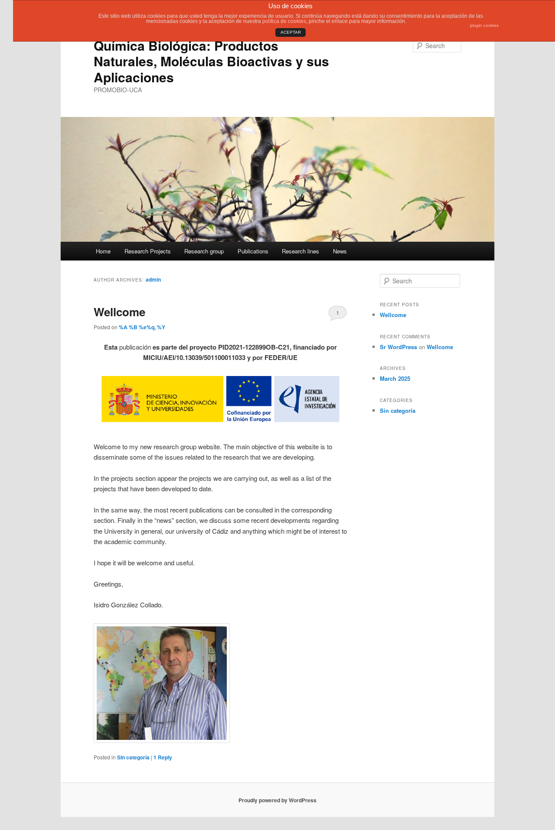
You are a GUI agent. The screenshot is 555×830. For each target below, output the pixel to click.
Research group (204, 251)
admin (153, 279)
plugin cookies (484, 25)
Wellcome (119, 312)
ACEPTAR (291, 32)
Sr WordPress (398, 347)
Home (103, 251)
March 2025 (395, 378)
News (340, 251)
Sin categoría (133, 757)
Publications (253, 251)
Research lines (300, 251)
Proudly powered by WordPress (277, 800)
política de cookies (284, 21)
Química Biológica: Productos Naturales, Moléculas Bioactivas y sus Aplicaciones (211, 61)
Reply (162, 757)
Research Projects (147, 251)
